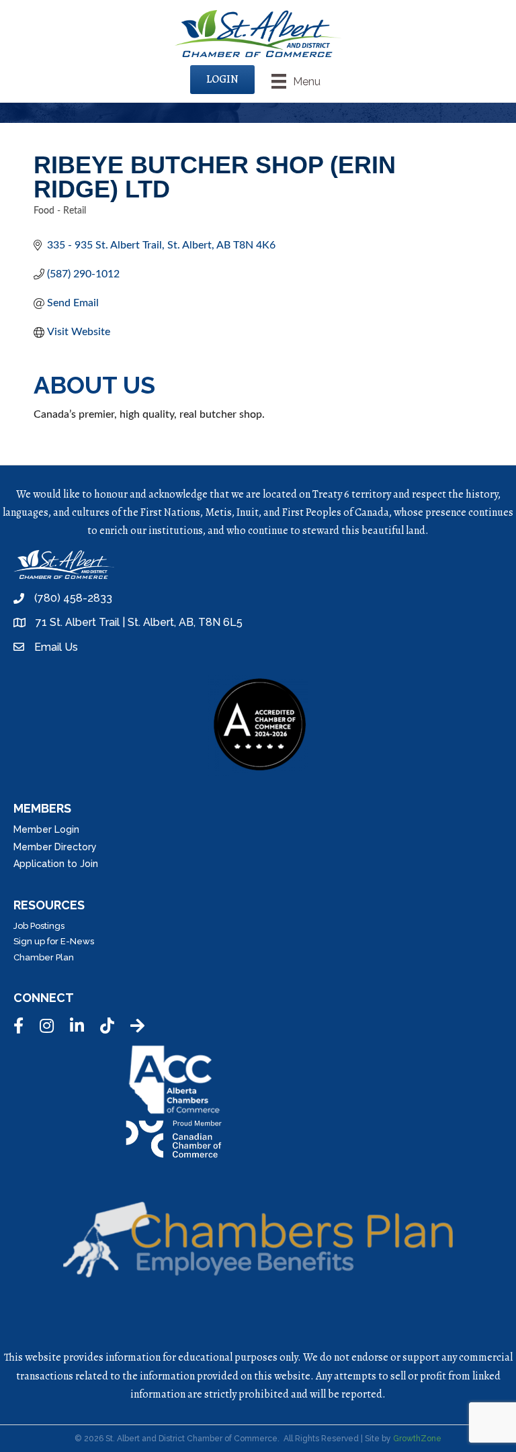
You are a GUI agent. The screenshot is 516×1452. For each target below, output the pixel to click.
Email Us (56, 647)
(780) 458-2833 (73, 598)
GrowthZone (417, 1438)
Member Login (46, 829)
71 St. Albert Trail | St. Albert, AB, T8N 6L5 (139, 622)
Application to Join (55, 863)
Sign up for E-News (53, 941)
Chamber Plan (43, 957)
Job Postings (38, 926)
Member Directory (55, 847)
